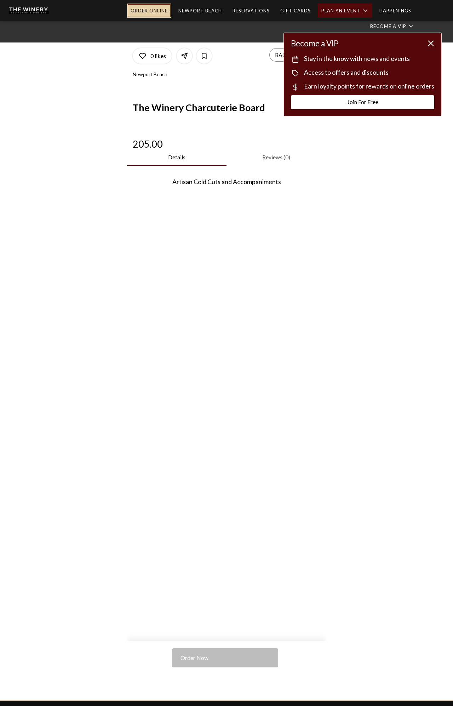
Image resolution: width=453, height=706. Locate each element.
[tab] (176, 157)
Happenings (395, 10)
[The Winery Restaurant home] (48, 10)
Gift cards (295, 10)
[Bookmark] (204, 56)
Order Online (149, 10)
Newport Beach (200, 10)
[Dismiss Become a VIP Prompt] (431, 43)
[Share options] (184, 56)
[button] (345, 11)
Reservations (251, 10)
